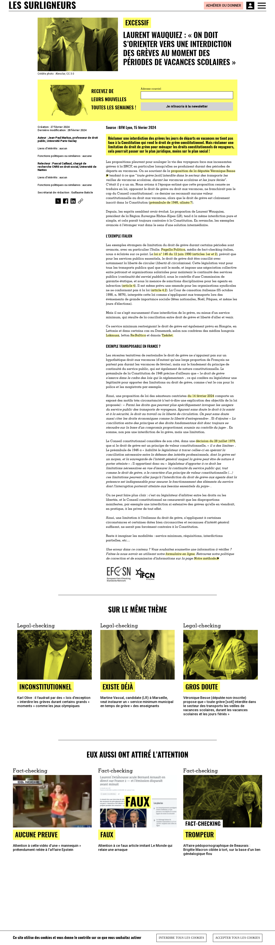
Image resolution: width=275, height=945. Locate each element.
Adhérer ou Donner (223, 5)
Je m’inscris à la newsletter (187, 106)
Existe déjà (117, 686)
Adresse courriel (151, 89)
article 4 (128, 286)
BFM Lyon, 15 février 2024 (137, 127)
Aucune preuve (36, 834)
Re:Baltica (138, 335)
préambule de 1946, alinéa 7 (171, 202)
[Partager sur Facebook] (65, 201)
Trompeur (199, 834)
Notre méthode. (205, 558)
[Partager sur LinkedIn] (73, 201)
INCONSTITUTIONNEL (45, 686)
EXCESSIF (137, 22)
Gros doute (201, 686)
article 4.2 (159, 290)
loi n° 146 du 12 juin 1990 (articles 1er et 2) (185, 254)
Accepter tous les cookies (237, 937)
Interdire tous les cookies (181, 937)
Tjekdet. (167, 335)
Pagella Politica (173, 249)
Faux (106, 834)
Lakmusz (112, 335)
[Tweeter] (58, 201)
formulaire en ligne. (180, 554)
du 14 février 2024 (201, 396)
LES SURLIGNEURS (42, 5)
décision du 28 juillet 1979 (215, 441)
